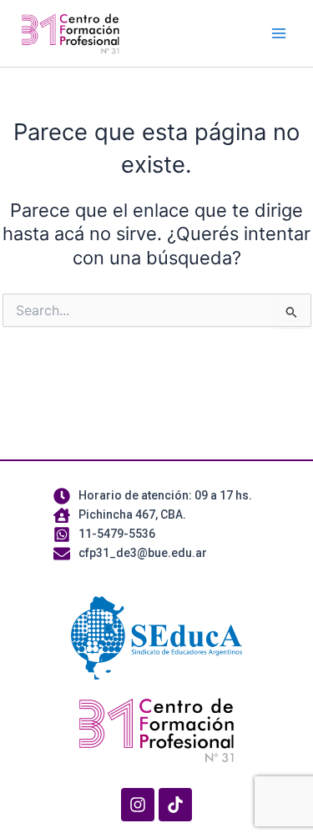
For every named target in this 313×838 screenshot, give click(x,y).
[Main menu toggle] (278, 33)
